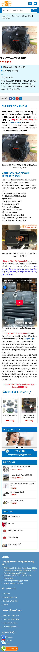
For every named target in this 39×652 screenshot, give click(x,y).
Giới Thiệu (6, 594)
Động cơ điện (26, 16)
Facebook (9, 637)
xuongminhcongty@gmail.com (19, 455)
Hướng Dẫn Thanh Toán (11, 615)
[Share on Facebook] (10, 98)
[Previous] (1, 411)
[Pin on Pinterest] (17, 98)
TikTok (8, 644)
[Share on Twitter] (13, 98)
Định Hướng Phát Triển (10, 601)
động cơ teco (15, 122)
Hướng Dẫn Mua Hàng (10, 623)
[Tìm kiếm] (34, 10)
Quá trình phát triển (14, 544)
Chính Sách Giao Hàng (10, 626)
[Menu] (30, 3)
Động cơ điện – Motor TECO (10, 416)
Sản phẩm (15, 16)
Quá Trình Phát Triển (10, 597)
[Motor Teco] (11, 3)
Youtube (9, 640)
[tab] (19, 106)
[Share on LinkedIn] (20, 98)
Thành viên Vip (13, 537)
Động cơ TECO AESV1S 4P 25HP (29, 416)
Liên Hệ (5, 604)
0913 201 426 (19, 451)
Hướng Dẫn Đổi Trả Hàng (11, 619)
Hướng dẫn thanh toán (15, 530)
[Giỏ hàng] (35, 3)
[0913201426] (3, 648)
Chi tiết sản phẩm (14, 106)
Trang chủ (5, 16)
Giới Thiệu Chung (14, 516)
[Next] (38, 411)
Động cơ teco (6, 18)
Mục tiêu (11, 523)
